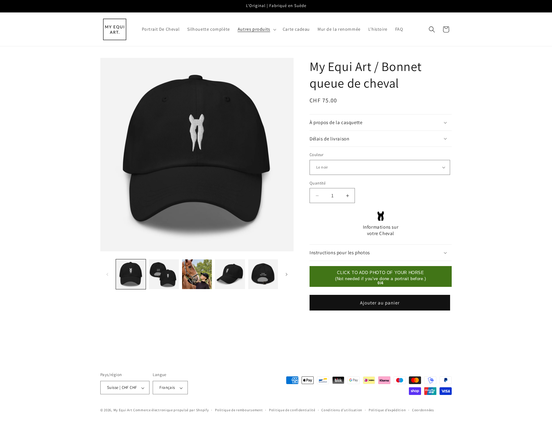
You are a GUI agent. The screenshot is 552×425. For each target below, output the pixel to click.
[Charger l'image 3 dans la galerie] (197, 274)
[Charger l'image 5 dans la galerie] (263, 274)
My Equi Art (123, 410)
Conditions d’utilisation (341, 410)
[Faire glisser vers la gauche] (107, 274)
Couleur (317, 154)
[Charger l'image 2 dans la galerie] (164, 274)
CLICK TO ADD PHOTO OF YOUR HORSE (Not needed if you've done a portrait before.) (380, 275)
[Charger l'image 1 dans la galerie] (131, 274)
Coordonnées (423, 410)
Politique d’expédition (387, 410)
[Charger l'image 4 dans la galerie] (230, 274)
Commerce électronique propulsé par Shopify (171, 410)
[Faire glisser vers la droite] (287, 274)
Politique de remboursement (239, 410)
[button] (256, 29)
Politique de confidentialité (292, 410)
